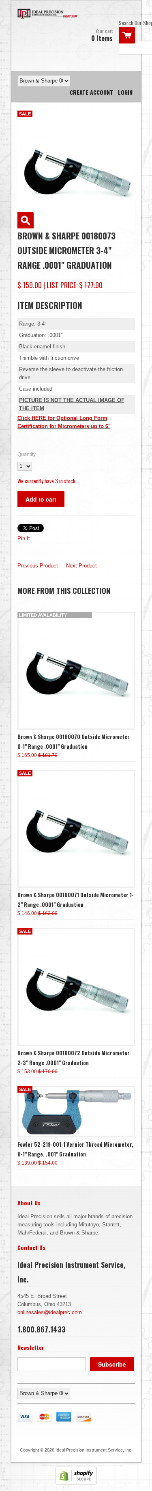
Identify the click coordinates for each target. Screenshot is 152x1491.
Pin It (23, 538)
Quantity (26, 454)
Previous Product (37, 566)
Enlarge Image (25, 220)
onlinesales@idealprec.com (49, 1312)
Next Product (81, 566)
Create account (91, 92)
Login (125, 92)
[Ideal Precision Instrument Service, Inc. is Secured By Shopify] (76, 1483)
